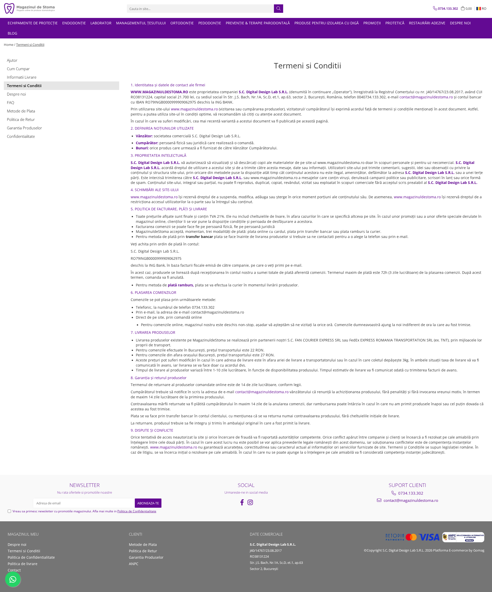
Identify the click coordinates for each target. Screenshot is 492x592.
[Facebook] (242, 502)
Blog (12, 33)
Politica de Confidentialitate (136, 511)
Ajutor (12, 60)
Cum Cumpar (18, 68)
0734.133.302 (410, 493)
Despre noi (460, 22)
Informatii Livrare (21, 77)
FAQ (10, 102)
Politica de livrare (22, 563)
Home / (9, 44)
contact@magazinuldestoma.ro (410, 500)
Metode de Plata (21, 110)
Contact (14, 570)
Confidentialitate (21, 136)
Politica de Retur (21, 119)
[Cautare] (278, 8)
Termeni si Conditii (30, 44)
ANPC (133, 563)
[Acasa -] (29, 8)
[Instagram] (250, 502)
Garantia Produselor (24, 127)
